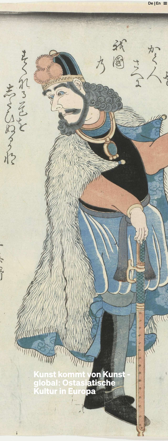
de (150, 3)
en (158, 3)
